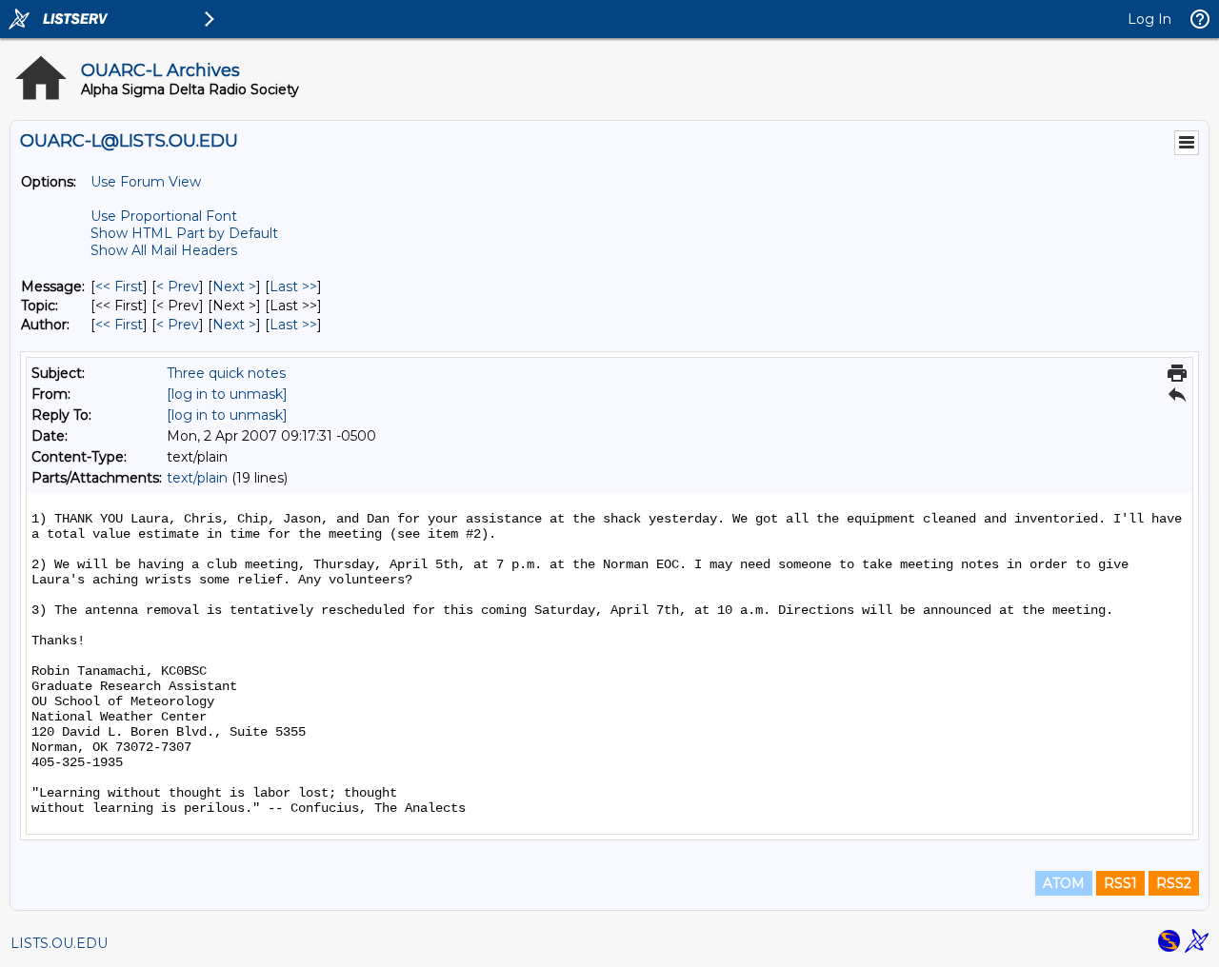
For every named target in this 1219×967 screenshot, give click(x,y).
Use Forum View (145, 181)
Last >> (293, 286)
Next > (234, 286)
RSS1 (1120, 883)
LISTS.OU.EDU (59, 943)
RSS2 (1173, 883)
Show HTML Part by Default (184, 233)
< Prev (177, 286)
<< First (119, 286)
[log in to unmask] (227, 394)
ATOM (1064, 883)
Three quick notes (226, 373)
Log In (1149, 19)
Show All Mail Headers (163, 250)
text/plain (197, 477)
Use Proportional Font (163, 216)
